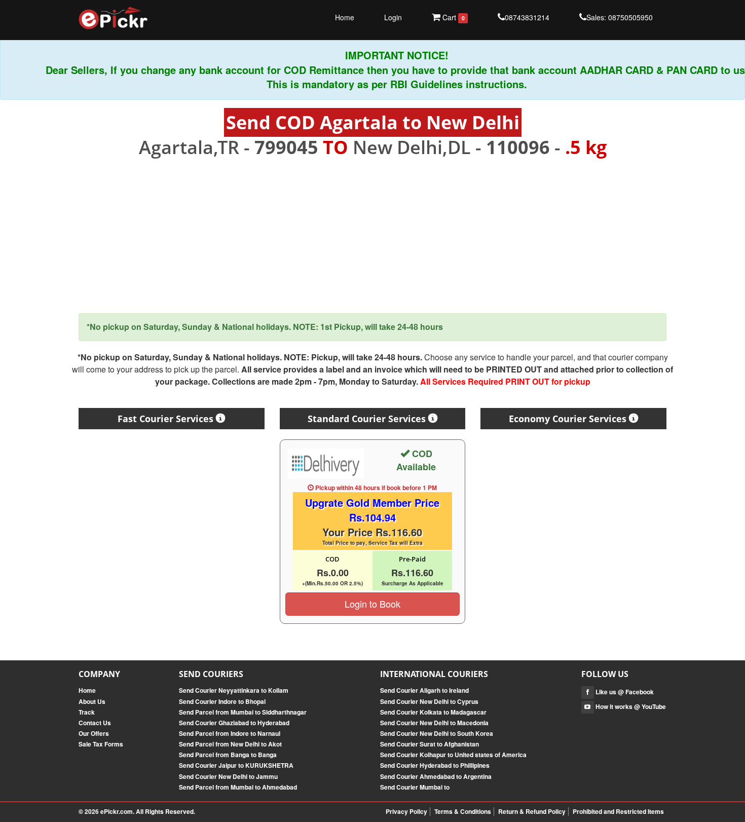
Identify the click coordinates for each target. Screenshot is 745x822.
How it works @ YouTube (630, 706)
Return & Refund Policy (532, 811)
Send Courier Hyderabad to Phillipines (435, 765)
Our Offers (94, 733)
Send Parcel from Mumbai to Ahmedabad (238, 787)
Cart (452, 17)
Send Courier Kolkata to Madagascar (433, 712)
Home (344, 17)
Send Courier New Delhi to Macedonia (434, 722)
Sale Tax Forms (101, 744)
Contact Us (95, 722)
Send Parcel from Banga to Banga (228, 754)
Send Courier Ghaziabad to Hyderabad (234, 722)
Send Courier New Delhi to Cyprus (429, 701)
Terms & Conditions (462, 811)
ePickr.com (116, 811)
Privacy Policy (406, 811)
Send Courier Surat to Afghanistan (429, 744)
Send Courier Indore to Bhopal (222, 701)
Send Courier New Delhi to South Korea (436, 733)
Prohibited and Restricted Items (618, 811)
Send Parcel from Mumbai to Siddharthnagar (243, 712)
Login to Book (372, 603)
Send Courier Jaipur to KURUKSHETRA (236, 765)
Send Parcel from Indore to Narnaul (229, 733)
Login (393, 17)
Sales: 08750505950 (619, 17)
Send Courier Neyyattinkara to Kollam (233, 690)
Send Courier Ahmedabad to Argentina (436, 776)
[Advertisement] (372, 236)
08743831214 (527, 17)
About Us (92, 701)
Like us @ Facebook (624, 691)
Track (87, 712)
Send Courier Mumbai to (415, 787)
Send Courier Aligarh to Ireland (424, 690)
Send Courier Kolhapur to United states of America (453, 754)
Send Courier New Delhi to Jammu (228, 776)
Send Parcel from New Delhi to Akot (230, 744)
